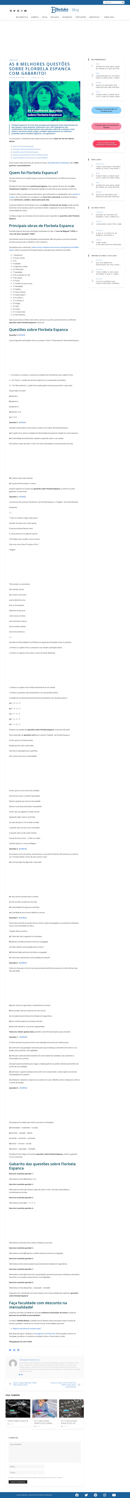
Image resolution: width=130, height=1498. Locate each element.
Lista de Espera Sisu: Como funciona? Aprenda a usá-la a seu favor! (108, 282)
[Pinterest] (18, 11)
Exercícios (94, 17)
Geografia (67, 17)
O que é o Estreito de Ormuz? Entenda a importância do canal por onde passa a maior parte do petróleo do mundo (107, 234)
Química (35, 17)
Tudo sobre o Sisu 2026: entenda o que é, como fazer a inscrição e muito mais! (108, 273)
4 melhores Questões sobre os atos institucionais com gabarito (18, 1421)
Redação (98, 82)
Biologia (55, 17)
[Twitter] (14, 11)
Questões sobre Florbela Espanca (25, 152)
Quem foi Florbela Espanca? (23, 146)
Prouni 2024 (100, 164)
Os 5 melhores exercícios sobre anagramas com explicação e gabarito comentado (43, 1422)
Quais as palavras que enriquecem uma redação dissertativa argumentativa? (108, 86)
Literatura (99, 212)
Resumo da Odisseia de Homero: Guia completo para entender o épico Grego (107, 216)
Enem (97, 64)
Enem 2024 (109, 17)
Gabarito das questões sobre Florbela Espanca (30, 155)
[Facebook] (10, 11)
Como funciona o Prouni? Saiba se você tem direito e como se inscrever (108, 168)
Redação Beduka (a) (16, 77)
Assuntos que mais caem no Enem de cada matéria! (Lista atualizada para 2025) (108, 68)
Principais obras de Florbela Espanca (27, 149)
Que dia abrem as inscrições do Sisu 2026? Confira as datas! (107, 264)
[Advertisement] (65, 35)
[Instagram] (21, 11)
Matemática (22, 17)
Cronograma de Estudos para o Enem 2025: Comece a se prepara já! (108, 77)
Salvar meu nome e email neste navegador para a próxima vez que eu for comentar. (37, 1477)
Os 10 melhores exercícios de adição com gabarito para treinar (69, 1422)
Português (81, 17)
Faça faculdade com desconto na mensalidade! (30, 158)
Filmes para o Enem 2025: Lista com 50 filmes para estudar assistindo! (108, 96)
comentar (34, 77)
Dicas (98, 92)
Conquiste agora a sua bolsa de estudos (106, 126)
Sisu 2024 (99, 260)
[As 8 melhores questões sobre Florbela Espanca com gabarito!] (44, 101)
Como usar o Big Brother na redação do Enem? (108, 243)
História (98, 221)
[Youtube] (25, 11)
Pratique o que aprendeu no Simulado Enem (106, 110)
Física (45, 17)
